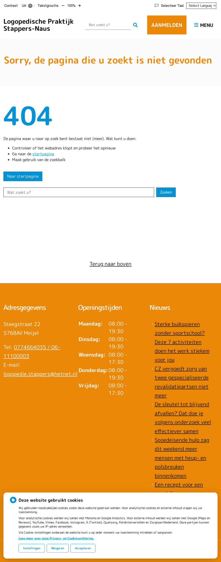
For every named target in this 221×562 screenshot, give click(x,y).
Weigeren (57, 548)
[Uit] (31, 5)
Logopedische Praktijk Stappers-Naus (38, 25)
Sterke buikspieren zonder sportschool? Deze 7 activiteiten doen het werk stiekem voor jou (182, 341)
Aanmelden (166, 25)
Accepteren (83, 548)
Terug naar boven (110, 263)
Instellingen (31, 548)
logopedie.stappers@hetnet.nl (40, 373)
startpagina (43, 154)
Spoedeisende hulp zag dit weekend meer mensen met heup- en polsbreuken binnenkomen (182, 457)
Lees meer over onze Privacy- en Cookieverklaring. (56, 538)
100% (71, 6)
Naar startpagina (23, 176)
